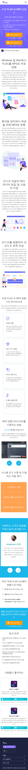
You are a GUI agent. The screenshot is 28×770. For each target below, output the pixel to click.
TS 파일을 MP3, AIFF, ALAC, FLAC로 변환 (13, 659)
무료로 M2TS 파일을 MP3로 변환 (11, 662)
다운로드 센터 (10, 746)
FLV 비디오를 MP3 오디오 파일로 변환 (12, 642)
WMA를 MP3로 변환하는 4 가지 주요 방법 (13, 646)
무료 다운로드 (15, 35)
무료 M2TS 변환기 (14, 716)
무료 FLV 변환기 (14, 689)
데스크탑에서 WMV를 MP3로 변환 (11, 649)
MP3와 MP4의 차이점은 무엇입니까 (12, 656)
